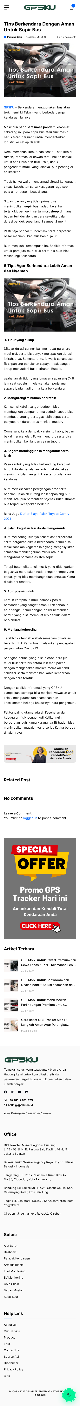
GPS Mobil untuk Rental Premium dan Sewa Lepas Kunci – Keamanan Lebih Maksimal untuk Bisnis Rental (48, 965)
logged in (30, 818)
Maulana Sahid (14, 37)
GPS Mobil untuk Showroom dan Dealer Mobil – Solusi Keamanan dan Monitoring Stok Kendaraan (48, 985)
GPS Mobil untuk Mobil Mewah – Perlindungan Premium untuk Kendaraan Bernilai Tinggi (45, 1004)
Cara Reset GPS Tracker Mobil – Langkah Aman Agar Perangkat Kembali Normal (44, 1024)
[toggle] (6, 7)
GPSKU (9, 107)
